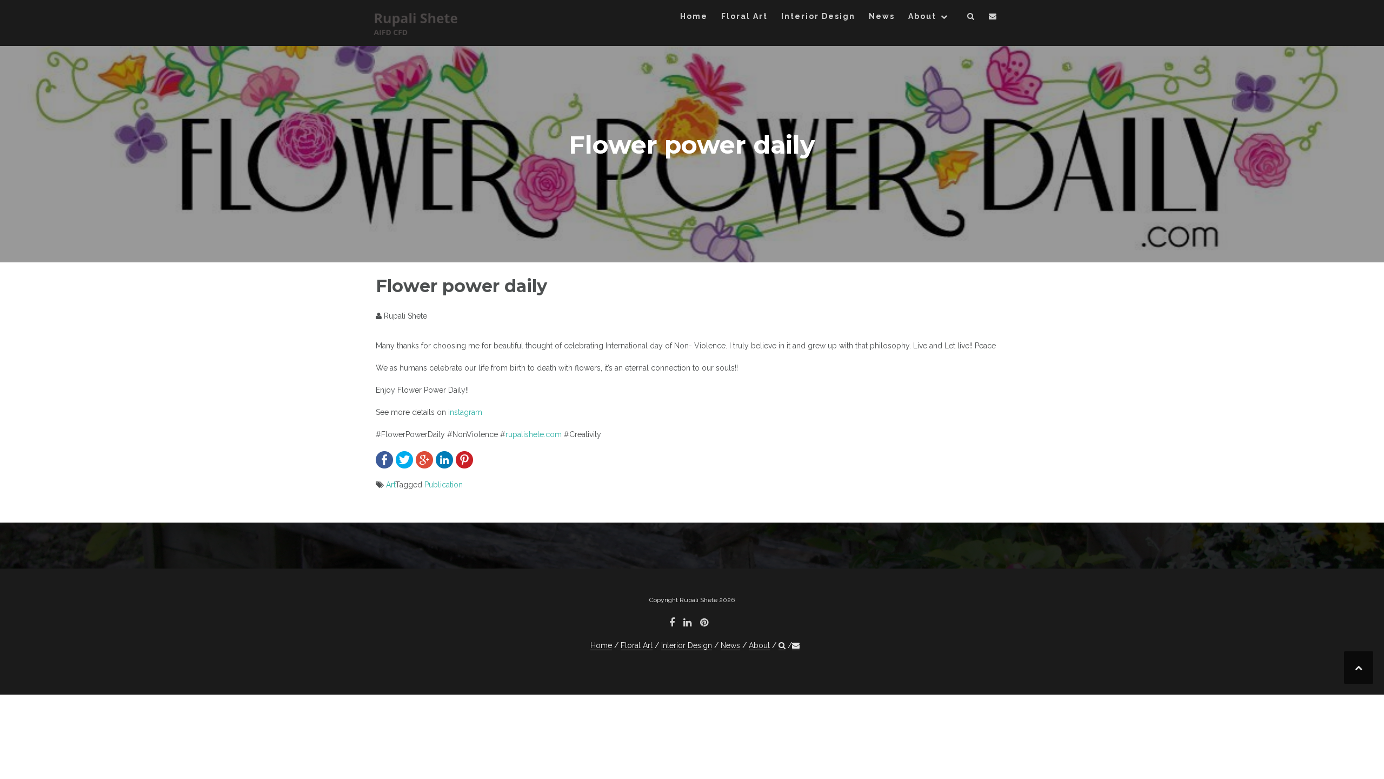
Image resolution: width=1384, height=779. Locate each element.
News (882, 16)
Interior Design (818, 16)
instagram (465, 412)
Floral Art (744, 16)
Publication (443, 484)
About (922, 16)
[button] (971, 18)
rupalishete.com (533, 434)
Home (694, 16)
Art (390, 484)
